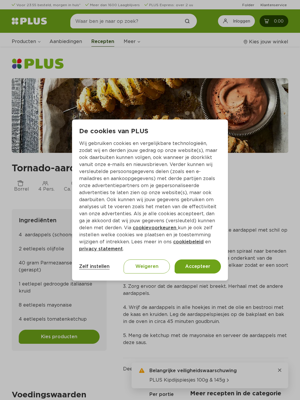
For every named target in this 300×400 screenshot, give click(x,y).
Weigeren (146, 266)
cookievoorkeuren (155, 227)
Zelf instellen (94, 266)
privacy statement (101, 249)
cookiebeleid (188, 242)
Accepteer (197, 266)
